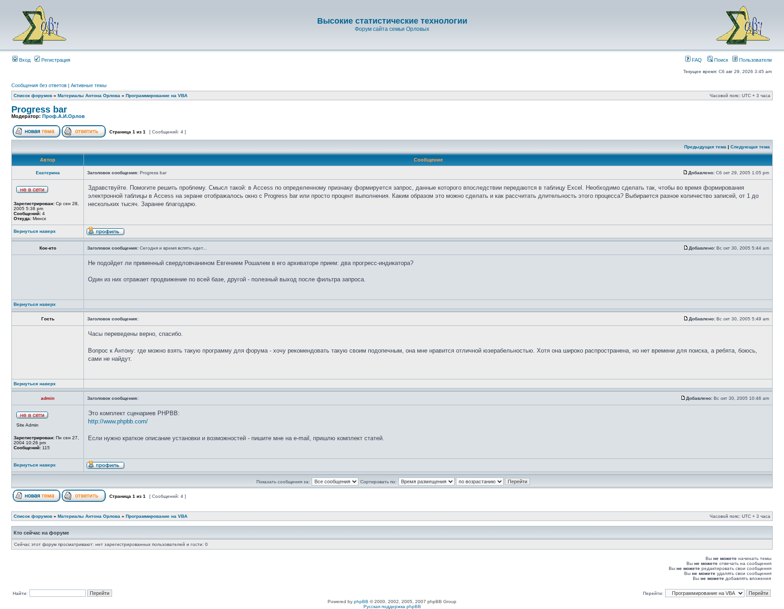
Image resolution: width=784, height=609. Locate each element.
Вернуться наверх (35, 231)
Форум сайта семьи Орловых (392, 29)
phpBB (361, 601)
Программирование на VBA (156, 95)
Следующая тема (750, 146)
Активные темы (89, 85)
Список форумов (33, 95)
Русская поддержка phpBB (392, 606)
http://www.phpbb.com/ (118, 421)
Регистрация (55, 60)
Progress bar (39, 109)
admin (47, 398)
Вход (24, 60)
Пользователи (755, 60)
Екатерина (48, 172)
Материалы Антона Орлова (89, 95)
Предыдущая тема (705, 146)
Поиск (720, 60)
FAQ (696, 60)
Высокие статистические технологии (392, 20)
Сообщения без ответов (39, 85)
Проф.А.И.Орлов (63, 116)
